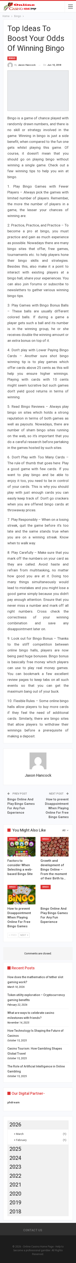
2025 (15, 1149)
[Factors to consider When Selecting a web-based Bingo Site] (21, 846)
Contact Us (32, 1230)
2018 (15, 1212)
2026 (15, 1125)
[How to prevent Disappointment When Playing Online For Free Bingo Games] (21, 894)
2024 (15, 1158)
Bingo (12, 58)
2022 (15, 1176)
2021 (15, 1185)
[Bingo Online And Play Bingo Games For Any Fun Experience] (55, 894)
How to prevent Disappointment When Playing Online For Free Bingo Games (57, 808)
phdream (13, 1102)
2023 (15, 1167)
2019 (15, 1203)
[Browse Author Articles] (38, 761)
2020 (15, 1194)
